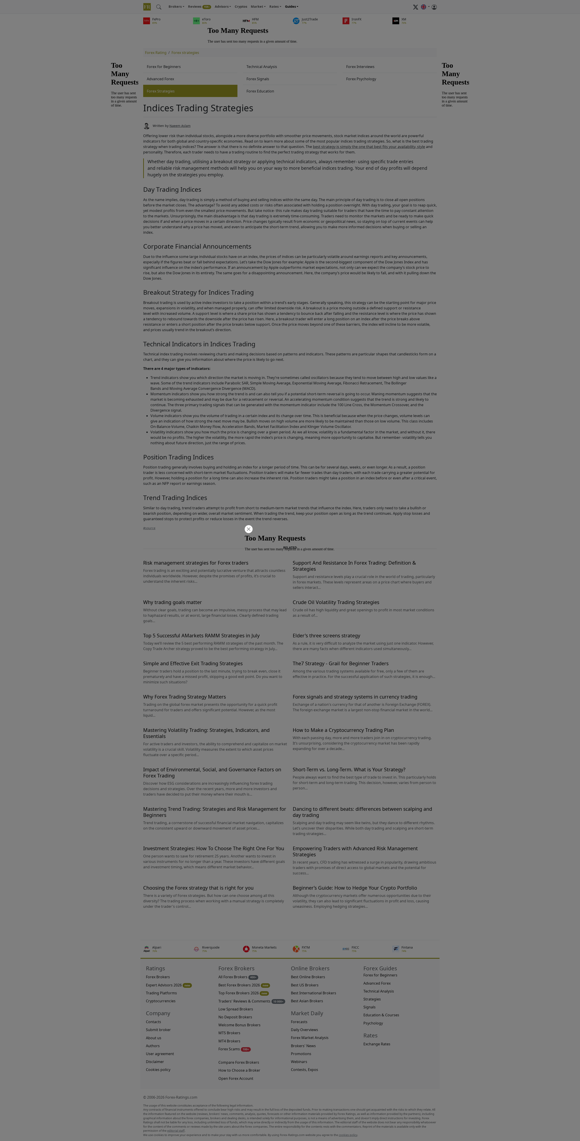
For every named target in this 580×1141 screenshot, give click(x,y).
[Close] (248, 529)
